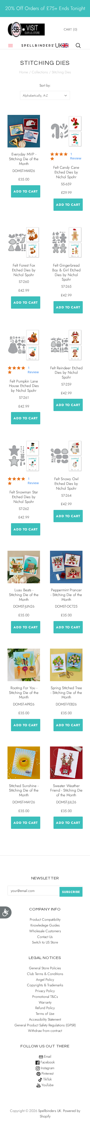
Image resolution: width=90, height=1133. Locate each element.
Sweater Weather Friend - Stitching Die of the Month (66, 790)
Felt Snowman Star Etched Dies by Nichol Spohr (24, 496)
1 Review (75, 156)
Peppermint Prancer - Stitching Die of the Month (66, 594)
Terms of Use (45, 1013)
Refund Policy (45, 1007)
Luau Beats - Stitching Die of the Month (23, 594)
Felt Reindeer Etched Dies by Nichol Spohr (66, 372)
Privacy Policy (45, 990)
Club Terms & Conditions (45, 973)
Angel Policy (45, 979)
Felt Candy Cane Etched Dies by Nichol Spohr (66, 172)
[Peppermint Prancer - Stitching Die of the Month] (66, 567)
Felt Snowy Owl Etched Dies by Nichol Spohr (66, 483)
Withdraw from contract (45, 1030)
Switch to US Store (45, 942)
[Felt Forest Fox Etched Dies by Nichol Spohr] (24, 242)
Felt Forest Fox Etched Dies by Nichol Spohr (24, 270)
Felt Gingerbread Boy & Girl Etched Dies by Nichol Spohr (66, 272)
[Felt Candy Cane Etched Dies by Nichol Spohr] (66, 131)
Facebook (47, 1062)
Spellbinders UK (49, 1110)
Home (23, 72)
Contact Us (45, 936)
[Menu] (11, 45)
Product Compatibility (45, 919)
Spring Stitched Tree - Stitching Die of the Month (66, 692)
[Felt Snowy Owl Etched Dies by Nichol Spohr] (66, 456)
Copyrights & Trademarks (45, 985)
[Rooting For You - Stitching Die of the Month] (24, 665)
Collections (40, 72)
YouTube (47, 1084)
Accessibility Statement (45, 1019)
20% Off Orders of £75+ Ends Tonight (45, 8)
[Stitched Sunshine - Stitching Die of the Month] (24, 762)
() (71, 29)
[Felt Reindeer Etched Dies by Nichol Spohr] (66, 345)
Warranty (45, 1002)
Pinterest (47, 1073)
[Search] (78, 45)
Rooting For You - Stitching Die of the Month (23, 692)
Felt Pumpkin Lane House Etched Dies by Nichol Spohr (24, 386)
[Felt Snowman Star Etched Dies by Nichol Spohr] (24, 456)
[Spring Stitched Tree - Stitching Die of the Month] (66, 665)
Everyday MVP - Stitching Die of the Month (23, 158)
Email (47, 1056)
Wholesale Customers (45, 930)
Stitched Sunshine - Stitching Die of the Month (23, 790)
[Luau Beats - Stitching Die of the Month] (24, 567)
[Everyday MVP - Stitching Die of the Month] (24, 131)
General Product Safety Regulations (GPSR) (45, 1025)
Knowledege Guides (45, 925)
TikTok (47, 1079)
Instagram (47, 1067)
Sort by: (45, 85)
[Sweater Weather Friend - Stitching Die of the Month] (66, 762)
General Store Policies (45, 968)
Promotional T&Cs (45, 996)
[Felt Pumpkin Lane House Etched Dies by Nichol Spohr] (24, 345)
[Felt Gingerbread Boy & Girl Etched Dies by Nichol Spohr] (66, 242)
